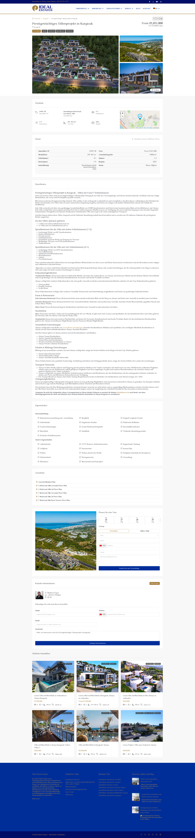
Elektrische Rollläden (131, 422)
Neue (44, 31)
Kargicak (45, 18)
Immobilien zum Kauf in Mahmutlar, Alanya (113, 793)
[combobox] (129, 535)
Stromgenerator (88, 457)
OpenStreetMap (148, 128)
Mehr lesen (36, 799)
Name (37, 610)
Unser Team (70, 792)
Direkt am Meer (149, 713)
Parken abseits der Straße (92, 453)
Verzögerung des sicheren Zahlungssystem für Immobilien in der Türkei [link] (150, 810)
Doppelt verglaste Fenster (133, 418)
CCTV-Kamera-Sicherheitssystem (95, 444)
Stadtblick (85, 431)
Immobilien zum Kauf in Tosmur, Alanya (112, 787)
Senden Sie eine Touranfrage (129, 568)
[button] (154, 18)
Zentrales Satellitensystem (50, 435)
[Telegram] (161, 835)
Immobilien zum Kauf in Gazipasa (110, 795)
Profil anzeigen (155, 583)
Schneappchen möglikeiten (64, 713)
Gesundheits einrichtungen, (72, 328)
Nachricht (39, 629)
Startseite (37, 18)
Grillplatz (43, 448)
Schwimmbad (45, 457)
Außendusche (45, 444)
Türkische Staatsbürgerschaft (134, 431)
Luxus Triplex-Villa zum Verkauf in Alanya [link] (139, 745)
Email (37, 621)
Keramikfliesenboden (131, 427)
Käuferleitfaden (71, 787)
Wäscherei (44, 462)
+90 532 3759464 (54, 595)
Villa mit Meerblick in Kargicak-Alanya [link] (94, 745)
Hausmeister (87, 448)
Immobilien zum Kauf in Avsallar (110, 782)
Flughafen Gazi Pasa (86, 369)
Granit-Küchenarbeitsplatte (92, 427)
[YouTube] (153, 835)
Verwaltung (127, 457)
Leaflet (140, 128)
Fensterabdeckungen (48, 427)
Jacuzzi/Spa (127, 448)
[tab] (97, 482)
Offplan (52, 31)
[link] (135, 781)
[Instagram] (149, 835)
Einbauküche (45, 422)
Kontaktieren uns (123, 392)
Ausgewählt (61, 663)
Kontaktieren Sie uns (72, 779)
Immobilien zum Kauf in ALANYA (110, 779)
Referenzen (69, 795)
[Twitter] (145, 835)
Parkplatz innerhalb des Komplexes (137, 453)
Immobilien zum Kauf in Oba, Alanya (111, 790)
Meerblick (60, 31)
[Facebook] (141, 835)
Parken (43, 453)
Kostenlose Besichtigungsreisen (76, 789)
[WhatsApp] (157, 835)
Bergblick (85, 418)
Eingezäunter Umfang (131, 444)
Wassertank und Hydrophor (92, 462)
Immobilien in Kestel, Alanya (108, 785)
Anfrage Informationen (97, 643)
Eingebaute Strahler (89, 422)
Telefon (101, 610)
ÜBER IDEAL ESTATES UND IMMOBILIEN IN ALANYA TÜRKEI (80, 783)
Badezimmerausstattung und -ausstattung (56, 418)
